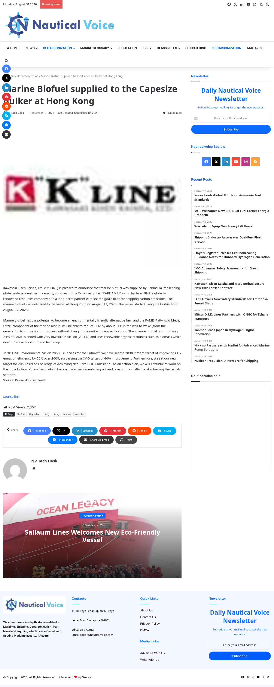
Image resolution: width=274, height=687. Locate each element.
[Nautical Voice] (60, 25)
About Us (146, 610)
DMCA (144, 630)
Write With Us (149, 659)
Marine (67, 414)
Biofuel (21, 414)
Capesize (34, 414)
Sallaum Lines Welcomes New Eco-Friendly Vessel (92, 536)
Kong (56, 414)
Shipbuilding (195, 48)
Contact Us (148, 617)
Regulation (127, 48)
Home (14, 48)
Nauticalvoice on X (205, 376)
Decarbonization (57, 48)
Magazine (255, 48)
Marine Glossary (94, 48)
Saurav (86, 677)
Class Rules (167, 48)
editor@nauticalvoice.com (96, 635)
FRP (145, 48)
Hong (46, 414)
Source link (11, 396)
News (30, 48)
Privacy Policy (150, 623)
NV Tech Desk (15, 112)
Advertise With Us (152, 653)
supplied (80, 414)
